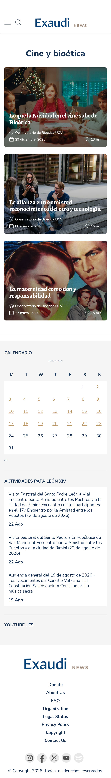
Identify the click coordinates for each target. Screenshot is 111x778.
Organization (55, 709)
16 (99, 411)
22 (84, 424)
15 (84, 411)
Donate (55, 685)
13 (55, 411)
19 (40, 424)
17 (11, 424)
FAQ (55, 701)
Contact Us (55, 740)
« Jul (6, 460)
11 (25, 411)
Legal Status (55, 717)
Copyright (55, 732)
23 (99, 424)
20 (55, 424)
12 (40, 411)
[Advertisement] (55, 6)
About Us (55, 693)
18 (25, 424)
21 (69, 424)
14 (69, 411)
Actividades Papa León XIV (35, 481)
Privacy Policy (55, 724)
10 (11, 411)
